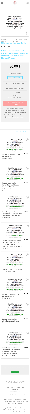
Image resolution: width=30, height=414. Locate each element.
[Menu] (2, 3)
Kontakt (25, 380)
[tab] (15, 46)
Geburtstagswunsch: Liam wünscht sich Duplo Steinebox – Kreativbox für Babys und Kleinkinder (12, 214)
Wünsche (11, 41)
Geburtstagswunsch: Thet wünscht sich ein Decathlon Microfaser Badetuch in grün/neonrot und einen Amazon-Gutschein (11, 351)
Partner (22, 381)
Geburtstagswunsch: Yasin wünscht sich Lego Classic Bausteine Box (10, 321)
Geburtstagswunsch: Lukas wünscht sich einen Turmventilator (11, 156)
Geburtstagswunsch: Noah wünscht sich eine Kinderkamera (11, 296)
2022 (17, 41)
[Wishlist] (26, 33)
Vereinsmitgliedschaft (12, 381)
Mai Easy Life (17, 411)
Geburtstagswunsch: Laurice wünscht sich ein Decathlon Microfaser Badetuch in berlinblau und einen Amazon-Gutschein (12, 244)
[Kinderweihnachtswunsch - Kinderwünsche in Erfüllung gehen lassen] (15, 3)
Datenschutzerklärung (15, 380)
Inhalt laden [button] (15, 372)
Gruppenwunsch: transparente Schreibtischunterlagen (12, 270)
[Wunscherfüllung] (27, 3)
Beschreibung (5, 46)
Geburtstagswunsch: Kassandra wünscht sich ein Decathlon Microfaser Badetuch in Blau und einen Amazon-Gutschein (11, 187)
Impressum (4, 380)
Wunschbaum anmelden (15, 382)
